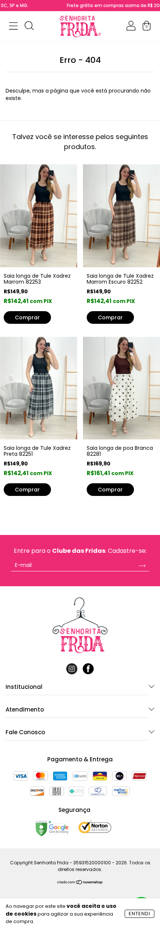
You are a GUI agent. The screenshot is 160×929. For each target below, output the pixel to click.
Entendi (139, 913)
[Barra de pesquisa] (29, 27)
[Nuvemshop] (80, 883)
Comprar (110, 489)
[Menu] (13, 27)
